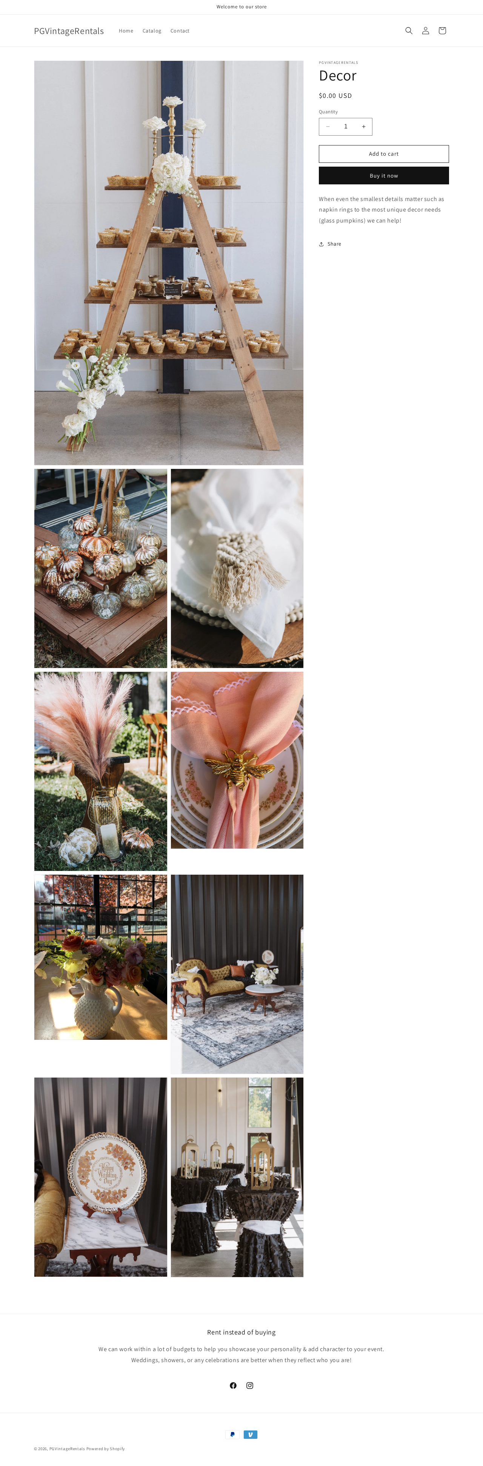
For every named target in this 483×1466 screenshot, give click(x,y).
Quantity (328, 111)
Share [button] (334, 243)
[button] (409, 30)
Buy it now (384, 175)
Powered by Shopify (105, 1448)
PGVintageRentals (67, 1448)
